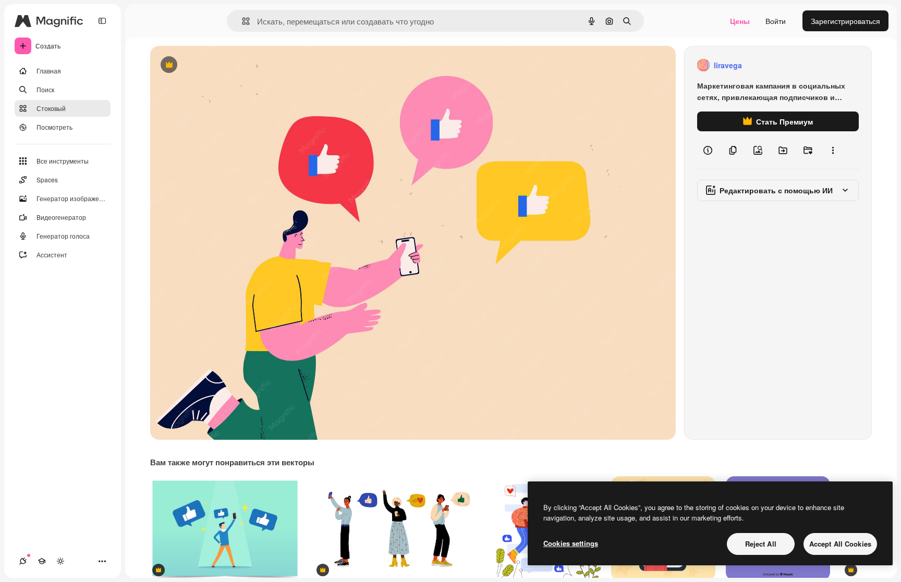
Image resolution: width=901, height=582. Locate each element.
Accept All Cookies (840, 544)
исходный (220, 65)
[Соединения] (23, 561)
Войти (775, 21)
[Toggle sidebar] (102, 21)
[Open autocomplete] (241, 21)
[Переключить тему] (60, 561)
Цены (740, 21)
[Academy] (41, 561)
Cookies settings (570, 543)
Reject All (760, 544)
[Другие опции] (832, 150)
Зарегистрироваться (845, 21)
